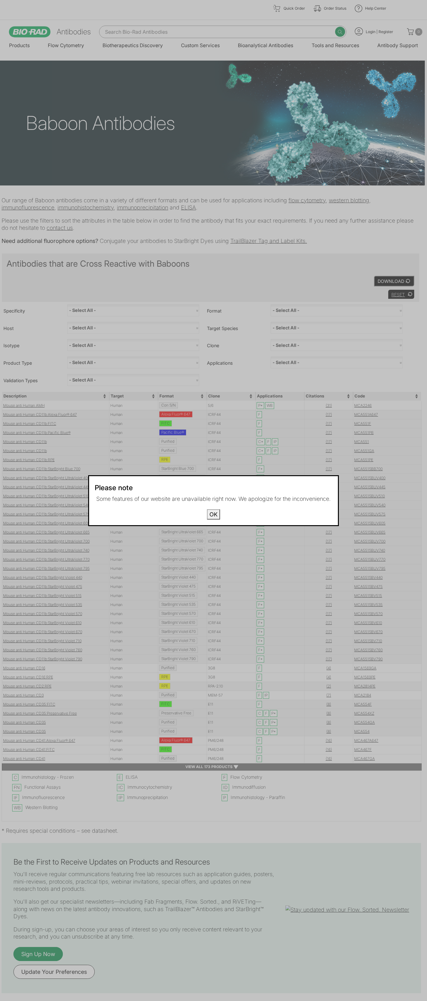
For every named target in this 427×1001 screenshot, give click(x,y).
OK (213, 514)
